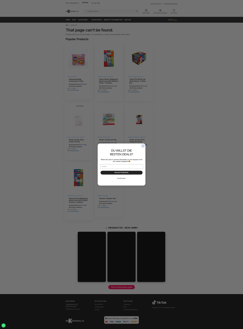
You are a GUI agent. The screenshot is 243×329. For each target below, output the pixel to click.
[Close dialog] (143, 145)
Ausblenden (121, 178)
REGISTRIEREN (122, 172)
